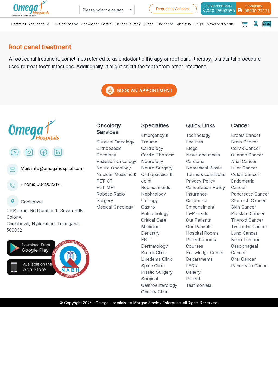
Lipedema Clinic (157, 259)
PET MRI (105, 187)
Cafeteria (195, 161)
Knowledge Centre (96, 24)
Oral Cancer (243, 259)
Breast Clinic (154, 252)
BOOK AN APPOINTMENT (143, 90)
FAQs (199, 24)
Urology (149, 200)
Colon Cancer (245, 174)
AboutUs (184, 24)
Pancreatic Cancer (250, 194)
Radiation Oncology (116, 161)
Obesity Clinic (155, 291)
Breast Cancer (246, 135)
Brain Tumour (245, 239)
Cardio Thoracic (157, 155)
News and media (203, 155)
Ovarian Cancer (247, 155)
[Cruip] (39, 8)
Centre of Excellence (28, 24)
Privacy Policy (200, 181)
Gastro (148, 207)
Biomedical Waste (204, 168)
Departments (199, 259)
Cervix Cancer (245, 148)
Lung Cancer (244, 233)
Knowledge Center (205, 252)
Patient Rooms (201, 239)
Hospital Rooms (202, 233)
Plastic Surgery (157, 272)
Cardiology (152, 148)
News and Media (220, 24)
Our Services (63, 24)
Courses (194, 246)
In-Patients (197, 213)
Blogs (149, 24)
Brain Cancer (244, 141)
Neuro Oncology (113, 168)
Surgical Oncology (115, 141)
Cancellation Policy (205, 187)
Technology (198, 135)
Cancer (163, 24)
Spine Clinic (153, 265)
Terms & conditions (205, 174)
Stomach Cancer (248, 200)
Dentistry (150, 233)
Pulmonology (155, 213)
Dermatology (154, 246)
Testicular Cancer (249, 226)
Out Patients (198, 220)
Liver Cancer (244, 168)
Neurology (152, 161)
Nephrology (153, 194)
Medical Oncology (114, 207)
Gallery (193, 272)
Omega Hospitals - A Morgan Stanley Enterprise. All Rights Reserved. (157, 302)
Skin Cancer (243, 207)
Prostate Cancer (248, 213)
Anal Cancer (244, 161)
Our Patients (198, 226)
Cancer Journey (128, 24)
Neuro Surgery (157, 168)
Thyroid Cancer (247, 220)
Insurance (196, 194)
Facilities (194, 141)
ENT (145, 239)
